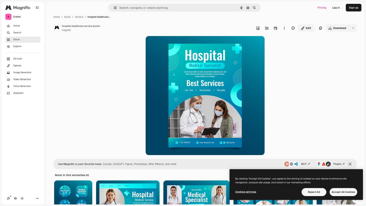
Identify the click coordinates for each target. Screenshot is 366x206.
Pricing (322, 7)
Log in (336, 7)
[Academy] (15, 198)
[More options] (284, 28)
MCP (304, 164)
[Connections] (8, 198)
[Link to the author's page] (56, 28)
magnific (66, 30)
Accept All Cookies (343, 192)
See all (84, 175)
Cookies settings (245, 191)
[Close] (350, 164)
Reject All (314, 192)
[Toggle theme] (22, 198)
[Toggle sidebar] (37, 8)
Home (56, 17)
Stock (67, 17)
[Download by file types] (353, 28)
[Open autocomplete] (113, 7)
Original (170, 43)
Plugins (337, 164)
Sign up (353, 7)
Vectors (79, 17)
